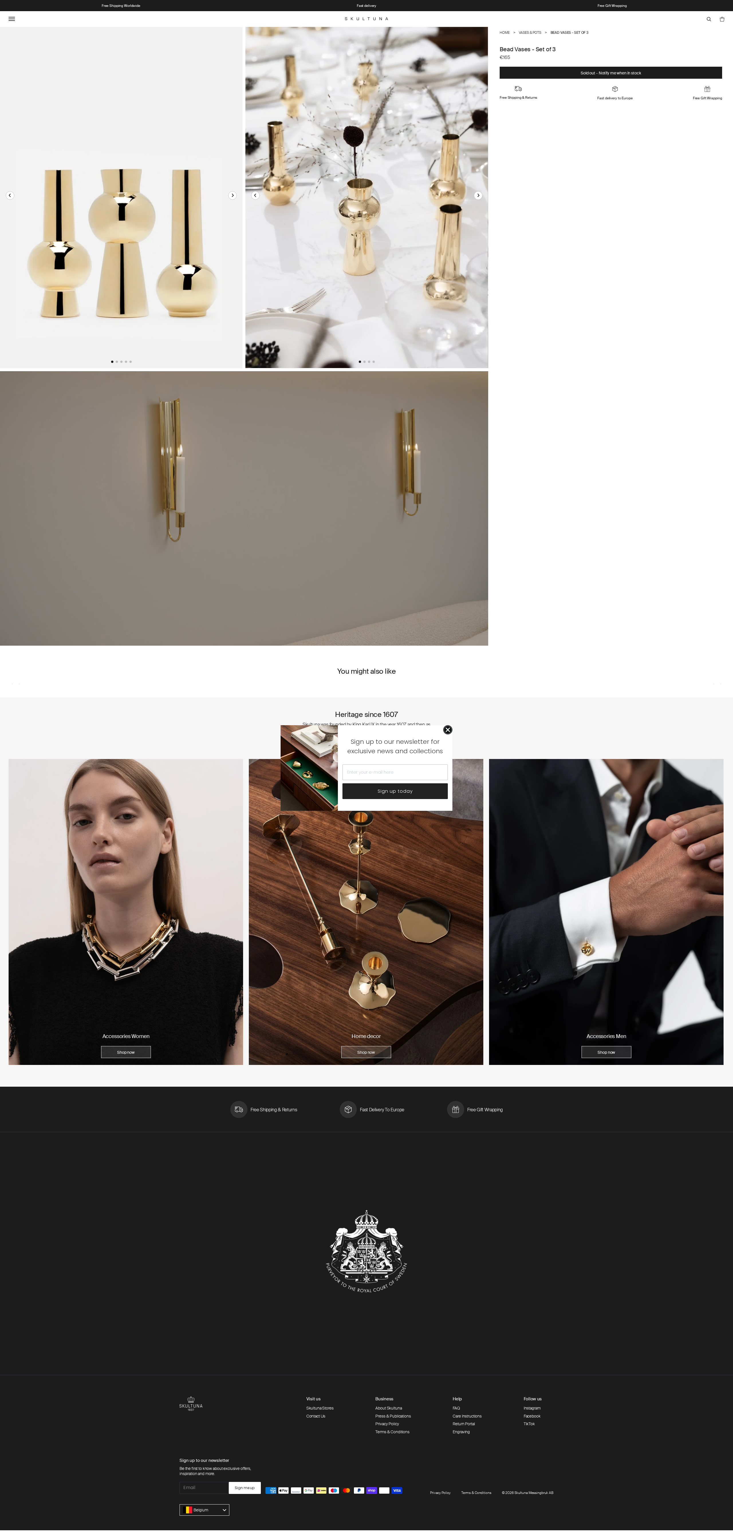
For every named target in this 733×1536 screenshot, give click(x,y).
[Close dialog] (447, 729)
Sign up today (395, 791)
